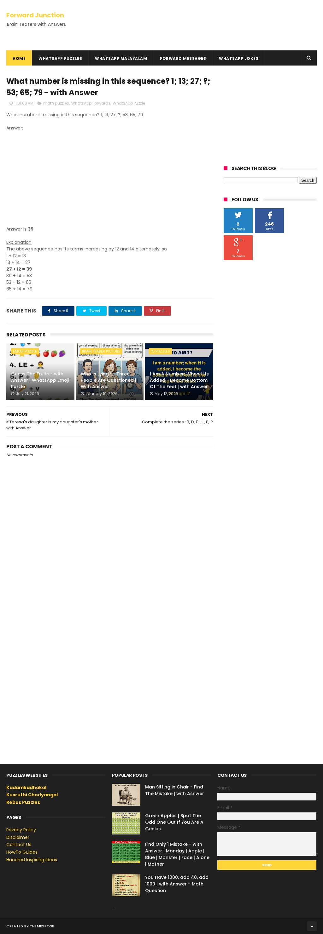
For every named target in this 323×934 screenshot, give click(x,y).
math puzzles (56, 103)
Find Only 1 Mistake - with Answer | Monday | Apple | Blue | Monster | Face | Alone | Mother (177, 854)
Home (19, 58)
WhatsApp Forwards (90, 103)
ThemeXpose (42, 926)
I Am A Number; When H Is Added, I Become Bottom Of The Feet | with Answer (179, 380)
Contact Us (18, 844)
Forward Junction (35, 15)
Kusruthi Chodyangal (32, 795)
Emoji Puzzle (25, 351)
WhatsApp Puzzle (129, 103)
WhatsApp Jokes (238, 58)
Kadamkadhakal (26, 787)
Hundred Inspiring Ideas (31, 860)
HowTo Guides (22, 852)
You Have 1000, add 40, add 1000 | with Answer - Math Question (176, 884)
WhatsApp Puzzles (60, 58)
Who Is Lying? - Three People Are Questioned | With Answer (108, 380)
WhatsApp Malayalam (121, 58)
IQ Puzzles (160, 351)
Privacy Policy (21, 830)
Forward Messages (183, 58)
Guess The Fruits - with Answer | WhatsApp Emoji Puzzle (40, 380)
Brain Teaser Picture (101, 351)
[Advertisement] (109, 179)
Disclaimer (17, 837)
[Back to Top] (312, 926)
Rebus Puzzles (23, 802)
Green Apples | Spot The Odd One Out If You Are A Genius (174, 822)
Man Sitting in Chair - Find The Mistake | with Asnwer (174, 790)
